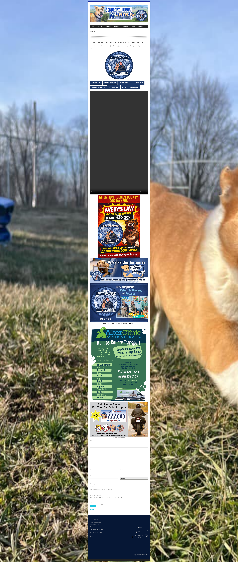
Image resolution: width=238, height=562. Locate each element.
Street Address (92, 458)
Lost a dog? (116, 26)
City (90, 469)
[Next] (150, 537)
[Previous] (133, 537)
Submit (92, 509)
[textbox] (133, 478)
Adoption (100, 26)
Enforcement (125, 26)
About (92, 26)
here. (143, 555)
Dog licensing (108, 26)
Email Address (92, 452)
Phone (91, 446)
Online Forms (140, 26)
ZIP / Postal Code (93, 475)
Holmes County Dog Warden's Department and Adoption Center (119, 42)
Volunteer (133, 26)
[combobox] (134, 478)
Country (121, 475)
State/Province (122, 469)
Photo (91, 502)
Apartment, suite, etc (93, 463)
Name (91, 440)
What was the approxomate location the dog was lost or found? (101, 489)
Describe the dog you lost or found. (96, 495)
